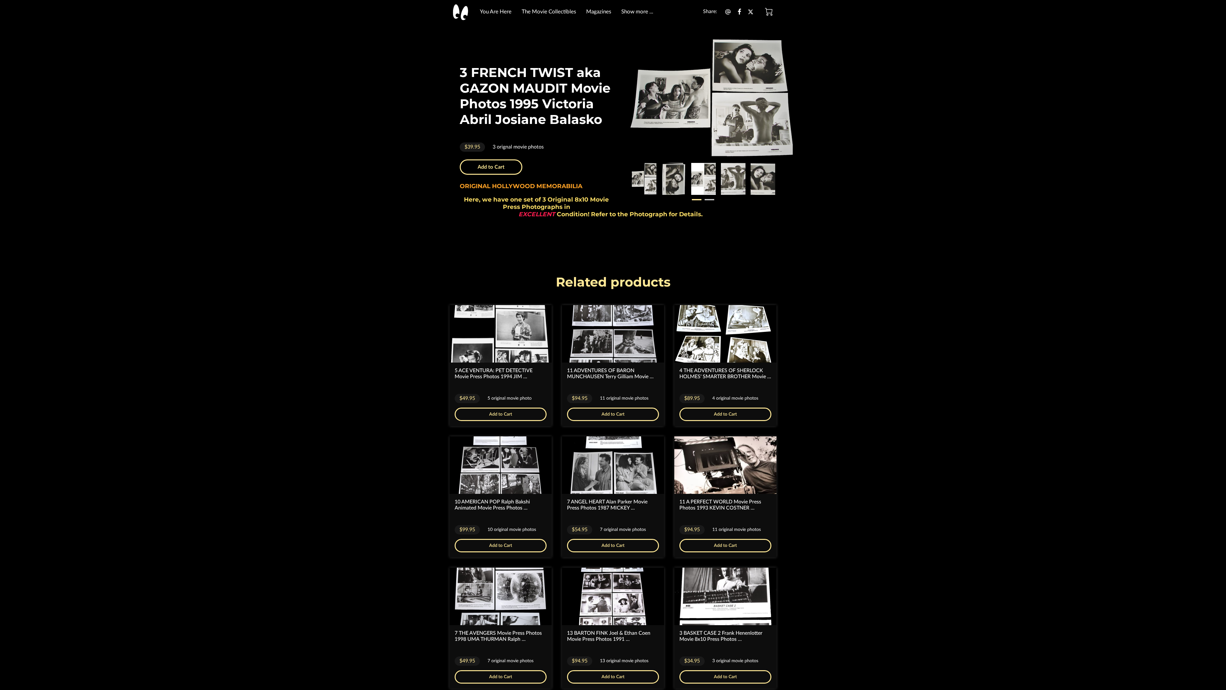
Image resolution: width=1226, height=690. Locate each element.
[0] (769, 12)
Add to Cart (491, 167)
